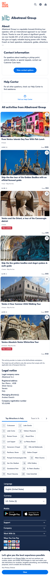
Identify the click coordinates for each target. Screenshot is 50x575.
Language (8, 484)
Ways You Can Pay (11, 538)
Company (8, 528)
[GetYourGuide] (5, 4)
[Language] (40, 4)
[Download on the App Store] (31, 514)
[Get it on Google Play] (12, 514)
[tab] (14, 418)
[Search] (35, 4)
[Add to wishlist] (47, 114)
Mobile (6, 509)
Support (7, 523)
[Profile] (45, 4)
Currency (7, 496)
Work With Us (9, 534)
